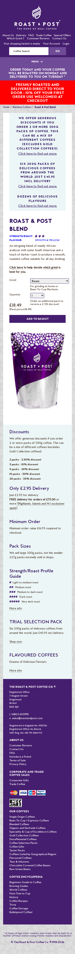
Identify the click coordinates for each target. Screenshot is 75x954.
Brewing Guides (18, 877)
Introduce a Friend (20, 748)
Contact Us (59, 29)
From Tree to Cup (19, 884)
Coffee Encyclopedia (26, 868)
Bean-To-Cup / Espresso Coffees (29, 811)
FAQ (31, 26)
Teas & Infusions (19, 853)
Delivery (21, 26)
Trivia (12, 896)
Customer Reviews (38, 29)
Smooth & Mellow (47, 231)
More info (15, 599)
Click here (16, 258)
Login (66, 35)
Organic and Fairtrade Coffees (27, 819)
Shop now (15, 633)
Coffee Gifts (16, 838)
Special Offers (62, 26)
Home (6, 98)
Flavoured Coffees (20, 849)
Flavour (15, 231)
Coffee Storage (18, 899)
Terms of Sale (17, 751)
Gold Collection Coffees (24, 826)
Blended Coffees (22, 98)
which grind (50, 258)
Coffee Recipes (18, 892)
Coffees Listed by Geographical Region (32, 845)
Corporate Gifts (19, 771)
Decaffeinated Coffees (23, 830)
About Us (8, 26)
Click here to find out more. (37, 145)
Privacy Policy (17, 755)
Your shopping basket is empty (22, 35)
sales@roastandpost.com (27, 709)
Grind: (13, 271)
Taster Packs (17, 841)
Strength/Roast (20, 227)
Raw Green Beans (20, 860)
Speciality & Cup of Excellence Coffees (33, 823)
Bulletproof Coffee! (20, 903)
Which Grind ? (15, 29)
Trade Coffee (44, 26)
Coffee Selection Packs (23, 834)
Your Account (51, 35)
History (13, 888)
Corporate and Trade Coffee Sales (26, 765)
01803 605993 (20, 705)
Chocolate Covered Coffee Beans (29, 856)
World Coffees (18, 881)
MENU (35, 53)
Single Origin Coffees (22, 808)
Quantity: (15, 286)
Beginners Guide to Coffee (25, 873)
